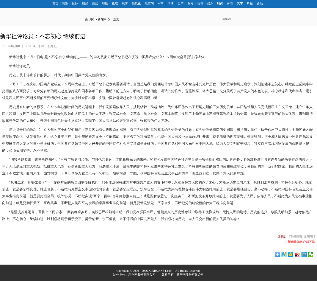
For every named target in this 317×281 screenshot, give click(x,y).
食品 (260, 3)
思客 (125, 3)
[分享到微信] (311, 254)
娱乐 (210, 3)
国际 (75, 3)
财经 (85, 3)
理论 (105, 3)
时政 (65, 3)
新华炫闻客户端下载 (301, 242)
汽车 (240, 3)
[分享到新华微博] (284, 254)
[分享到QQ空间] (290, 254)
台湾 (180, 3)
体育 (230, 3)
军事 (161, 3)
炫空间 (149, 3)
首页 (55, 3)
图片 (190, 3)
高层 (95, 3)
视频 (200, 3)
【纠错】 (282, 236)
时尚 (220, 3)
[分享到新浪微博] (297, 254)
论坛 (115, 3)
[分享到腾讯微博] (304, 254)
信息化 (136, 3)
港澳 (171, 3)
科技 (250, 3)
